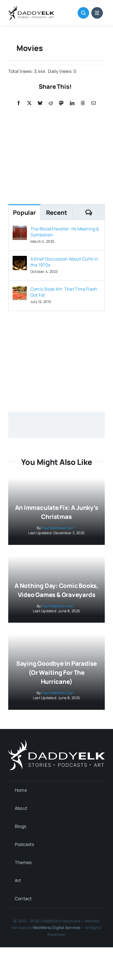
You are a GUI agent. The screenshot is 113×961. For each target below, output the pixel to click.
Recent (56, 212)
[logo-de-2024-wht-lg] (56, 742)
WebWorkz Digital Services (56, 927)
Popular (24, 212)
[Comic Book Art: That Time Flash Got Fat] (20, 290)
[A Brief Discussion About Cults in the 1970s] (20, 260)
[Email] (93, 103)
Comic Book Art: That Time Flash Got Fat (63, 292)
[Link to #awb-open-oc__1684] (97, 13)
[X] (29, 103)
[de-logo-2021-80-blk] (31, 8)
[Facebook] (19, 103)
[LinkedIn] (72, 103)
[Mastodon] (61, 103)
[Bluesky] (40, 103)
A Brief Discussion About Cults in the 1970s (64, 262)
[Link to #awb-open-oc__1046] (83, 13)
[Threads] (83, 103)
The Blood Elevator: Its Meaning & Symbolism (64, 232)
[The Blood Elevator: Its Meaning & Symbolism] (20, 230)
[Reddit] (51, 103)
